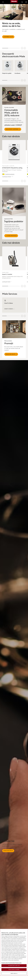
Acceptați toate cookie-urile (14, 965)
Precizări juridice (4, 962)
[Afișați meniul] (3, 2)
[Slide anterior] (22, 48)
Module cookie (18, 962)
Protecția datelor (11, 962)
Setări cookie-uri (14, 973)
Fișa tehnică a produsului (9, 174)
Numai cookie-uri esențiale (14, 969)
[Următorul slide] (25, 48)
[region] (14, 27)
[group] (14, 159)
